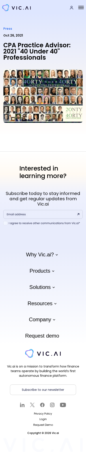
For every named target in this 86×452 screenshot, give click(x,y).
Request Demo (43, 425)
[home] (20, 7)
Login (43, 419)
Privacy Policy (43, 413)
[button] (81, 7)
